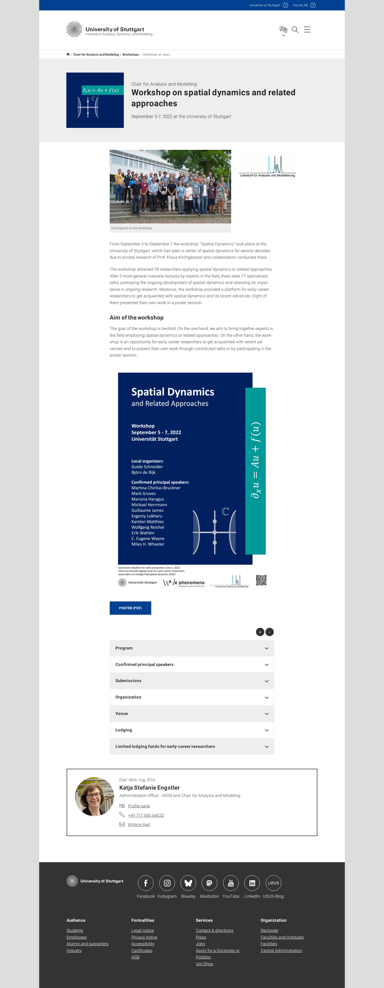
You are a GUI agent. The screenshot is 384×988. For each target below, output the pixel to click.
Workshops (131, 54)
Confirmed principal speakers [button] (144, 664)
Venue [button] (121, 713)
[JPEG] (170, 186)
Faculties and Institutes (282, 937)
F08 (300, 5)
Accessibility (142, 943)
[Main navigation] (307, 29)
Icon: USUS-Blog (273, 883)
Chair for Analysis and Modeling (96, 54)
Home (68, 54)
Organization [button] (128, 697)
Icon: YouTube (231, 883)
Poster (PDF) (130, 608)
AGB (135, 957)
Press (201, 937)
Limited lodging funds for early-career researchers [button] (165, 746)
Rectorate (269, 930)
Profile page (139, 805)
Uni (264, 5)
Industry (74, 950)
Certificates (141, 950)
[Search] (294, 29)
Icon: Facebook (146, 883)
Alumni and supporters (87, 943)
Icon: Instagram (167, 883)
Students (75, 930)
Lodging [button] (123, 729)
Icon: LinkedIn (252, 883)
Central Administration (281, 950)
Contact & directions (214, 930)
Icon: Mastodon (209, 883)
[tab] (192, 648)
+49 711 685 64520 (146, 815)
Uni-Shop (204, 963)
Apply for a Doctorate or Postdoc (218, 954)
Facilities (269, 943)
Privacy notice (144, 937)
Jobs (200, 943)
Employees (77, 937)
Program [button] (124, 647)
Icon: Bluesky (188, 883)
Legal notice (142, 930)
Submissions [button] (128, 680)
